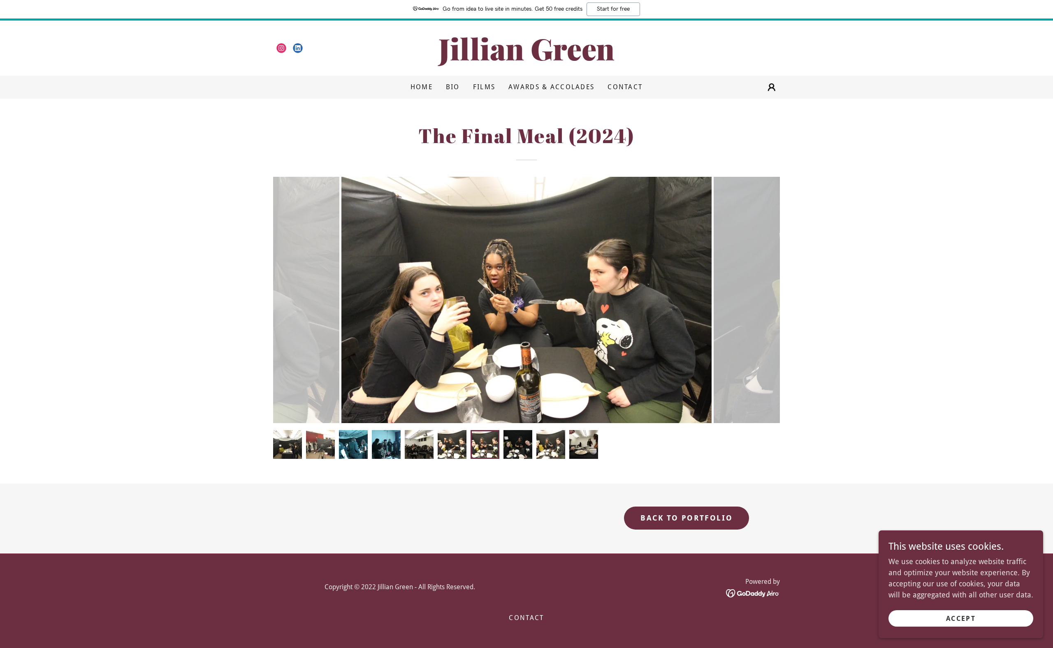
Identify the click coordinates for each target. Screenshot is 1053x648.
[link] (281, 48)
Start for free (613, 9)
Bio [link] (453, 87)
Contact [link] (625, 87)
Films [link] (484, 87)
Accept (961, 619)
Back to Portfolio (686, 518)
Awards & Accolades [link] (551, 87)
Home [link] (422, 87)
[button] (771, 87)
